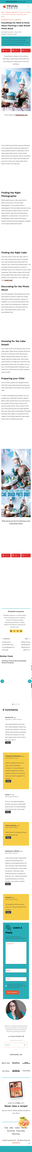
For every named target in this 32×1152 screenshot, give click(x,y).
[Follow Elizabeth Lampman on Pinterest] (20, 631)
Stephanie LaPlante (12, 851)
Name (8, 970)
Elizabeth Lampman (8, 32)
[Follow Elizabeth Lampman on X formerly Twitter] (14, 631)
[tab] (12, 704)
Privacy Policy (20, 1131)
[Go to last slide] (2, 681)
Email (8, 979)
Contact (17, 1128)
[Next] (30, 681)
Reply (7, 742)
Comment (10, 944)
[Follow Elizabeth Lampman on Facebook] (11, 631)
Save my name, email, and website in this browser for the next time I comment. (16, 985)
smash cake (8, 280)
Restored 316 (16, 1142)
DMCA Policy (16, 1134)
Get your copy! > (16, 1)
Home (6, 1128)
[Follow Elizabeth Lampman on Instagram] (17, 631)
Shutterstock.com (21, 115)
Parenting (18, 19)
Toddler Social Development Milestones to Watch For (25, 644)
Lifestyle (11, 19)
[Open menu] (28, 6)
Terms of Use (11, 1131)
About (11, 1128)
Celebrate (4, 19)
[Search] (24, 1045)
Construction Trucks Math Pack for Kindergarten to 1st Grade (8, 644)
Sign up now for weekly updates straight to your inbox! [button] (16, 1112)
